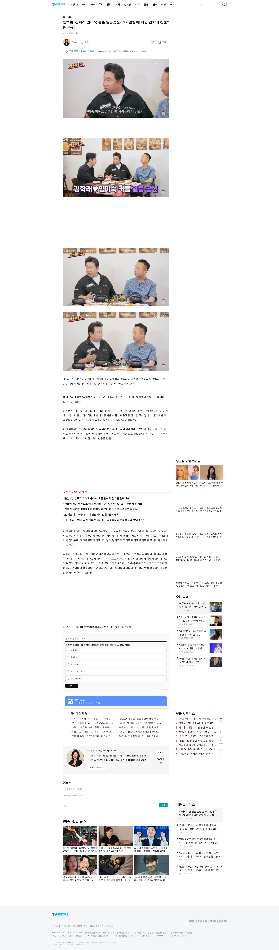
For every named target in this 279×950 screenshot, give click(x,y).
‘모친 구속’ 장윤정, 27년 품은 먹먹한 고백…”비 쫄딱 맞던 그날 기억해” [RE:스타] (198, 736)
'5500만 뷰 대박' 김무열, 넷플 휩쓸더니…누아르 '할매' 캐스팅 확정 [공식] (139, 723)
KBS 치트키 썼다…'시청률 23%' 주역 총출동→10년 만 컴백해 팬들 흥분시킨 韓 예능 (91, 719)
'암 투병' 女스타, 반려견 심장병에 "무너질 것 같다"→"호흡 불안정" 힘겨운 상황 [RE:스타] (138, 732)
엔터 (155, 4)
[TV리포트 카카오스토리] (218, 922)
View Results (162, 689)
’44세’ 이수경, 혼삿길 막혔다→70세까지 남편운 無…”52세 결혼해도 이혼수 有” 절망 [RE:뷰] (198, 749)
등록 (163, 805)
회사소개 (56, 926)
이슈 (137, 4)
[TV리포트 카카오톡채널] (221, 922)
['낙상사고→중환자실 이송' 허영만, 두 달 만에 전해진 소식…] (199, 620)
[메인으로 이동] (58, 5)
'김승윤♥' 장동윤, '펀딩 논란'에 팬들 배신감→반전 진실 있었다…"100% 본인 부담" (139, 719)
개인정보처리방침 (79, 926)
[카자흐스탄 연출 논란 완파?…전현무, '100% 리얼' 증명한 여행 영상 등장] (199, 815)
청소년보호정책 (96, 926)
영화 (109, 4)
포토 (172, 4)
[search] (223, 4)
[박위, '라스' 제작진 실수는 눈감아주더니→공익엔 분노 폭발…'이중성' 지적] (199, 662)
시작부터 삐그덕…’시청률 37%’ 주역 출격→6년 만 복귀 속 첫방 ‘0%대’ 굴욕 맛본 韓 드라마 (198, 745)
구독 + (160, 752)
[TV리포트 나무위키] (214, 922)
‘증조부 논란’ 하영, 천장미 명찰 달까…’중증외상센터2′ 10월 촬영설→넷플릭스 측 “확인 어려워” (198, 753)
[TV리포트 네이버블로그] (225, 922)
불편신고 (109, 926)
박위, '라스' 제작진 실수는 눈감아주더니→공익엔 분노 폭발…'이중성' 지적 (138, 736)
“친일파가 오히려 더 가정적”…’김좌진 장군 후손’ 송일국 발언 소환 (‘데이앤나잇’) (198, 732)
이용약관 (66, 926)
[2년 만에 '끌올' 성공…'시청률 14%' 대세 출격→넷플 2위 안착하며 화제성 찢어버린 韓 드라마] (151, 869)
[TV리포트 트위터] (200, 922)
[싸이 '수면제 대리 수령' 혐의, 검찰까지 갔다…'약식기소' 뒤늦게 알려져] (151, 839)
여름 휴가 (75, 650)
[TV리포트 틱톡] (197, 922)
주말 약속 (75, 664)
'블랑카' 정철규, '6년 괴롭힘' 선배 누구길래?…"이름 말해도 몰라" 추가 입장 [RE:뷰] (90, 728)
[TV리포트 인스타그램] (193, 922)
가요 (93, 4)
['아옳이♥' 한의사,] (199, 842)
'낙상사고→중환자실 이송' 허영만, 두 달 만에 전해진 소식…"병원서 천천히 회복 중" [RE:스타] (92, 732)
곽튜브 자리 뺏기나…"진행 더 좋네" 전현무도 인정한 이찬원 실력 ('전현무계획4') (139, 728)
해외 (117, 4)
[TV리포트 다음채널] (207, 922)
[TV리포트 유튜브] (190, 922)
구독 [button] (87, 42)
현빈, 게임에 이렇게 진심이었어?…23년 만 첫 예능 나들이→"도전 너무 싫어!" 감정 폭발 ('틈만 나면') (91, 723)
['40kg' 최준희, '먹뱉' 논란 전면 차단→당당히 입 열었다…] (199, 870)
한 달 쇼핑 (75, 657)
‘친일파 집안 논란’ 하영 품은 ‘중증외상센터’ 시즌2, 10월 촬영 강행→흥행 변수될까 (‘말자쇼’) (198, 740)
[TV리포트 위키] (211, 922)
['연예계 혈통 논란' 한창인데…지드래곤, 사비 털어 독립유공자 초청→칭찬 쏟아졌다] (199, 648)
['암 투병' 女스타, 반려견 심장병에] (199, 634)
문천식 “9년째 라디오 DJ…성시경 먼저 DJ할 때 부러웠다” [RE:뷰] (118, 760)
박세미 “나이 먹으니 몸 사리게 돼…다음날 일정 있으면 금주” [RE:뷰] (118, 756)
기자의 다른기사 (96, 767)
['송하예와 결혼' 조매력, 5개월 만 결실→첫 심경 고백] (80, 869)
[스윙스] (116, 839)
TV (101, 4)
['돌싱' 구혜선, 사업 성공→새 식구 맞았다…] (199, 856)
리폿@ (74, 4)
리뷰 (163, 4)
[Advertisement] (44, 57)
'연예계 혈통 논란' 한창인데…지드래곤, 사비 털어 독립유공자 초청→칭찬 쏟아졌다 (91, 736)
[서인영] (80, 839)
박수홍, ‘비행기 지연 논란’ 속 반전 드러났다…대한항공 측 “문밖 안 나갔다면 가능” (198, 727)
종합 (146, 4)
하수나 (75, 42)
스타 (84, 4)
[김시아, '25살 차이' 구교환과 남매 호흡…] (199, 829)
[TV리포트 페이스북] (204, 922)
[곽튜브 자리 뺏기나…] (199, 607)
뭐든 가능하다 (76, 678)
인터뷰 (127, 4)
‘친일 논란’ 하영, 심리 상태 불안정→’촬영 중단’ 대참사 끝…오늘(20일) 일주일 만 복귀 (198, 718)
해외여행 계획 (76, 671)
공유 (164, 42)
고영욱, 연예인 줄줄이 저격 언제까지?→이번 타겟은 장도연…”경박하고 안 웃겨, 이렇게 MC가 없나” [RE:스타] (198, 723)
